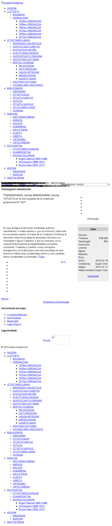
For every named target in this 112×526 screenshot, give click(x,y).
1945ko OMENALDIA (30, 24)
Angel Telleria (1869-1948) (33, 158)
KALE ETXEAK (20, 129)
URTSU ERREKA (21, 142)
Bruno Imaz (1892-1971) (32, 165)
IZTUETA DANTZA (23, 97)
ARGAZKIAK (19, 171)
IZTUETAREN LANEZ (24, 107)
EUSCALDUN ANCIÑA (24, 49)
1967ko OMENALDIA (30, 27)
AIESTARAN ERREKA (24, 117)
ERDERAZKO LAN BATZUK (27, 43)
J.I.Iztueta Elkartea (17, 314)
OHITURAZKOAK (28, 69)
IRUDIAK (11, 168)
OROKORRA (19, 91)
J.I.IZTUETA (13, 11)
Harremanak (14, 317)
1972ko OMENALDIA (30, 30)
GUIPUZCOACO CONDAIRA (27, 56)
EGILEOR (17, 123)
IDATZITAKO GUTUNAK (26, 59)
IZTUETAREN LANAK (18, 40)
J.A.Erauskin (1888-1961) (32, 161)
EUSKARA (18, 110)
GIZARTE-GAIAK (27, 78)
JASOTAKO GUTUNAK (24, 81)
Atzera (4, 298)
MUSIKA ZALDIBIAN (24, 155)
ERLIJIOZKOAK (26, 65)
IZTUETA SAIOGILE (23, 104)
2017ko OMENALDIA (30, 37)
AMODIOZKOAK (27, 75)
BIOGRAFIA (19, 14)
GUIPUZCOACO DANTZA (26, 46)
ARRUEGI (18, 120)
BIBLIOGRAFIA (15, 88)
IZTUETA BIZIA (21, 94)
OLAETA (17, 133)
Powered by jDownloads (56, 302)
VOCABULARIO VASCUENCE (28, 85)
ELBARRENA (19, 126)
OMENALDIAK (20, 17)
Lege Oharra (14, 324)
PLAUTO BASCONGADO (26, 53)
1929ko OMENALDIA (30, 21)
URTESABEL (19, 139)
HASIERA (11, 8)
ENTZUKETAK (14, 145)
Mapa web (12, 321)
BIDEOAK (18, 174)
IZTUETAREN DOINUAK (26, 149)
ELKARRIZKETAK (22, 152)
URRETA (17, 136)
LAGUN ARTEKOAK (29, 72)
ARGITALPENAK (15, 177)
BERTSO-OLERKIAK (23, 62)
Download (93, 276)
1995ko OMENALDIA (30, 33)
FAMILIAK (12, 113)
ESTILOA (17, 101)
